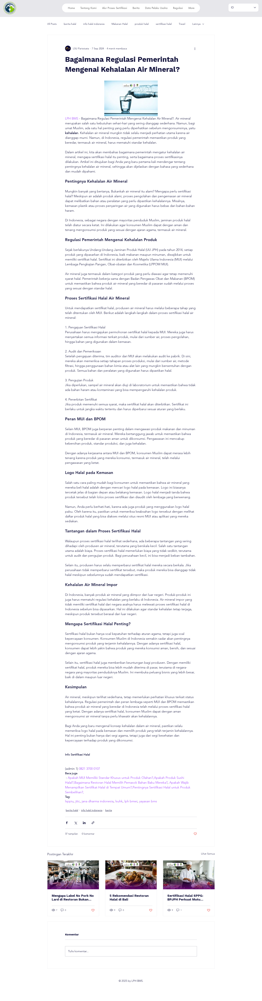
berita (108, 810)
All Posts (52, 23)
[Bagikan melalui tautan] (93, 822)
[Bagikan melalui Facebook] (66, 822)
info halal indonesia (93, 23)
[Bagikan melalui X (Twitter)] (75, 822)
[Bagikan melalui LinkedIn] (84, 822)
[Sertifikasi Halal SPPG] (189, 874)
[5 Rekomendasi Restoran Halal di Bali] (131, 874)
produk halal (142, 23)
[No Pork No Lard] (73, 874)
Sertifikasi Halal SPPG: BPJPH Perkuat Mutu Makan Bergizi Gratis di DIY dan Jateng (188, 897)
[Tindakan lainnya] (195, 48)
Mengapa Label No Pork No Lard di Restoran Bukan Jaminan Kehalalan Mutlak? (73, 897)
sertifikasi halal (164, 23)
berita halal (70, 23)
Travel (182, 23)
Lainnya (196, 23)
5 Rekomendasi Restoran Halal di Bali (129, 897)
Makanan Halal (120, 23)
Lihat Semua (208, 853)
